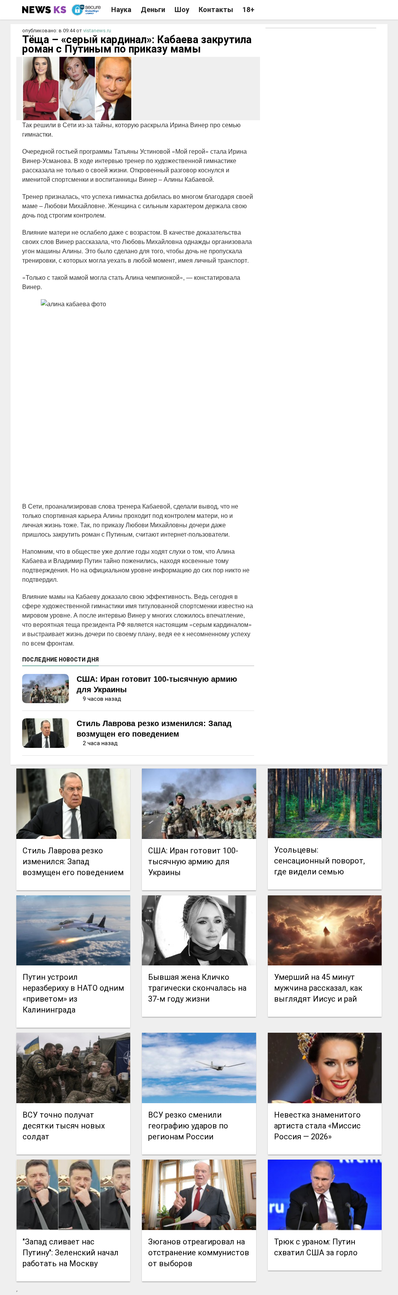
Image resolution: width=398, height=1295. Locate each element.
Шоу (182, 9)
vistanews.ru (97, 30)
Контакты (216, 9)
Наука (121, 9)
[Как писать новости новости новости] (45, 10)
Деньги (153, 9)
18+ (249, 9)
